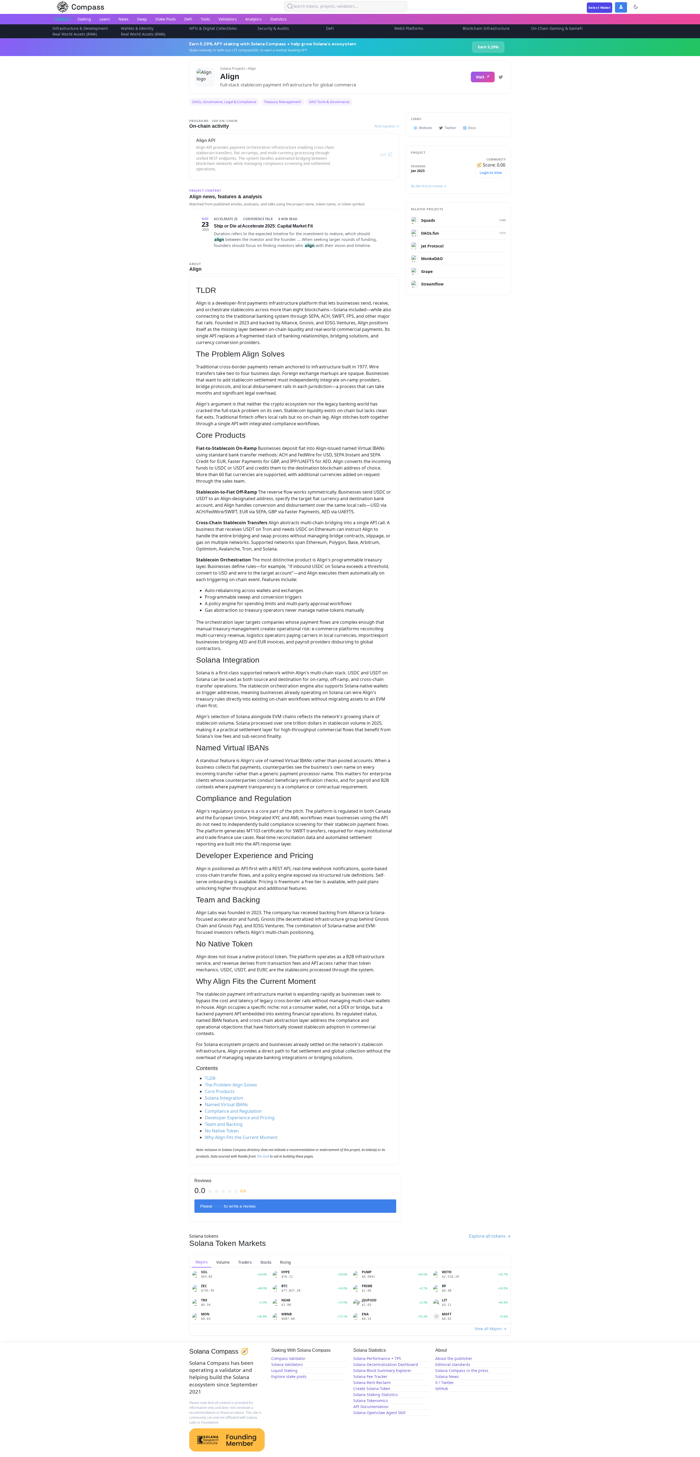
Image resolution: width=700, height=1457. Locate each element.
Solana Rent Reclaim (372, 1382)
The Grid (263, 1156)
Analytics (253, 19)
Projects (61, 19)
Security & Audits (273, 28)
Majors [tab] (202, 1261)
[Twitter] (500, 77)
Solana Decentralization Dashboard (385, 1364)
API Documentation (371, 1406)
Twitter (450, 128)
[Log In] (621, 7)
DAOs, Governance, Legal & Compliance (224, 101)
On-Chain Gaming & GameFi (557, 28)
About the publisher (453, 1358)
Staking (84, 19)
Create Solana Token (371, 1388)
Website (425, 128)
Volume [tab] (223, 1262)
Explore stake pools (289, 1376)
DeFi (188, 19)
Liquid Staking (284, 1370)
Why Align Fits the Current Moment (241, 1137)
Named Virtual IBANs (226, 1105)
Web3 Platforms (408, 28)
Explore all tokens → (490, 1236)
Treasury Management (282, 101)
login (218, 1206)
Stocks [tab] (266, 1262)
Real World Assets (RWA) (74, 34)
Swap (142, 19)
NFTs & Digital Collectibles (213, 28)
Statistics (278, 19)
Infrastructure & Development (80, 28)
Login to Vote (491, 172)
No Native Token (222, 1131)
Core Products (220, 1091)
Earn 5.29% (488, 46)
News (123, 19)
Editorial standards (452, 1364)
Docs (472, 128)
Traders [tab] (245, 1262)
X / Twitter (444, 1382)
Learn (105, 19)
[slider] (227, 1190)
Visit (480, 77)
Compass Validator (288, 1358)
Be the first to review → (428, 186)
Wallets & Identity (137, 28)
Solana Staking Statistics (375, 1394)
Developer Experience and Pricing (240, 1118)
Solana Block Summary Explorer (382, 1370)
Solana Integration (224, 1098)
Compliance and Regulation (233, 1111)
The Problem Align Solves (231, 1085)
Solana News (447, 1376)
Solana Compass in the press (461, 1370)
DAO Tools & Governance (329, 101)
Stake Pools (165, 19)
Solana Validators (287, 1364)
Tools (205, 19)
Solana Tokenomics (370, 1400)
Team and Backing (224, 1124)
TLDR (210, 1078)
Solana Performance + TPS (377, 1358)
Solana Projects (232, 68)
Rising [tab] (285, 1262)
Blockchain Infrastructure (486, 28)
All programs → (386, 126)
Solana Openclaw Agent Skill (379, 1412)
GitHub (441, 1388)
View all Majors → (491, 1328)
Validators (227, 19)
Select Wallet (599, 7)
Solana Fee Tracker (370, 1376)
